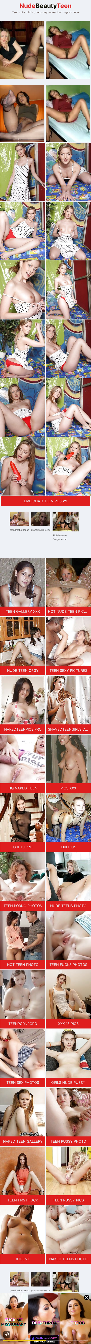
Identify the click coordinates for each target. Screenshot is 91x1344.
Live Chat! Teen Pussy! (45, 501)
